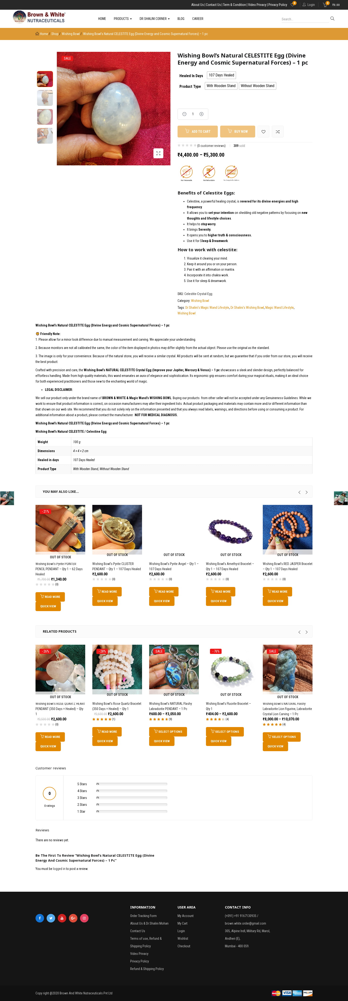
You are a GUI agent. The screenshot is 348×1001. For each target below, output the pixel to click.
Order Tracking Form (143, 916)
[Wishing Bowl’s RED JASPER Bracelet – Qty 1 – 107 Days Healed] (287, 529)
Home (102, 19)
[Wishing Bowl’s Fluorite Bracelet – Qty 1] (231, 669)
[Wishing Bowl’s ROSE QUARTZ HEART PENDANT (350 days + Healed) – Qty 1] (60, 669)
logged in (59, 869)
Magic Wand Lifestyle (279, 307)
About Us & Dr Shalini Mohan (149, 923)
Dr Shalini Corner (153, 19)
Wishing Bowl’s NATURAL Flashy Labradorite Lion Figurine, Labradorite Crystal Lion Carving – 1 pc (287, 709)
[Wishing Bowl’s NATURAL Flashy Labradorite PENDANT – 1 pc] (174, 669)
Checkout (184, 946)
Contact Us (137, 931)
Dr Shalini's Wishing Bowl (247, 307)
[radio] (221, 75)
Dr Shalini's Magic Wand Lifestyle (207, 307)
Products (121, 19)
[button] (331, 4)
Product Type (190, 86)
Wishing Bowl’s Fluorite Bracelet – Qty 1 (228, 706)
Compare (278, 131)
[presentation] (299, 492)
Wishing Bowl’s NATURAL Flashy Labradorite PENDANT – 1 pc (170, 706)
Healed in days (191, 76)
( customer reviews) (211, 146)
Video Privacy (139, 954)
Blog (181, 19)
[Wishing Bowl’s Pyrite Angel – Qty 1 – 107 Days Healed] (174, 529)
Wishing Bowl (71, 34)
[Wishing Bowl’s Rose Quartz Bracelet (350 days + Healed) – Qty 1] (117, 669)
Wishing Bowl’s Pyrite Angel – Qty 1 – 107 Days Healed (174, 566)
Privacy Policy (139, 961)
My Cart (182, 923)
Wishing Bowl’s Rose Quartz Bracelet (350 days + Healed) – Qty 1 (116, 706)
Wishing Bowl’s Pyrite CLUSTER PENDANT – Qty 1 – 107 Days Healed (116, 566)
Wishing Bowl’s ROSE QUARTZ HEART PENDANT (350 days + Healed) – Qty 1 (60, 709)
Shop (54, 34)
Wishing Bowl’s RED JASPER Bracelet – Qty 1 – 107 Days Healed (287, 566)
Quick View (48, 606)
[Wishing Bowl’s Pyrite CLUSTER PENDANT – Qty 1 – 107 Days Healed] (117, 529)
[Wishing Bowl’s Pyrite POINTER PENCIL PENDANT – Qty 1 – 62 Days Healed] (60, 529)
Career (197, 19)
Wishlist (183, 938)
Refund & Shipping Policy (147, 969)
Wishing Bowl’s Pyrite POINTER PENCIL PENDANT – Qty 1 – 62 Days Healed (59, 569)
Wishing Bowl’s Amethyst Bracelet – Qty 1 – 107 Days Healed (230, 566)
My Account (186, 916)
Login (311, 5)
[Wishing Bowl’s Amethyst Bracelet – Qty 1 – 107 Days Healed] (231, 529)
